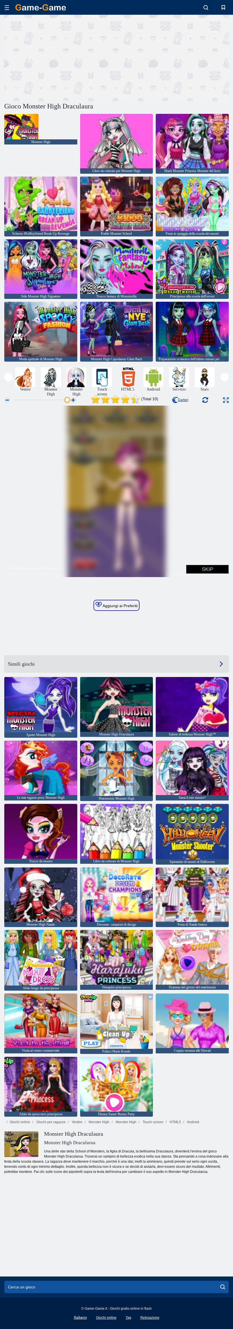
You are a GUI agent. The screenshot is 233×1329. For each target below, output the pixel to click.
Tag (128, 1318)
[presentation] (8, 377)
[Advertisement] (60, 57)
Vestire (76, 1122)
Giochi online (20, 1122)
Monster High (98, 1122)
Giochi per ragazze (51, 1122)
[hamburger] (6, 7)
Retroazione (149, 1318)
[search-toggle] (206, 7)
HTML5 (175, 1122)
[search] (223, 1287)
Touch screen (152, 1122)
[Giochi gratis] (40, 7)
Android (192, 1122)
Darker (183, 400)
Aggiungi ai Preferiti (120, 605)
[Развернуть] (226, 400)
